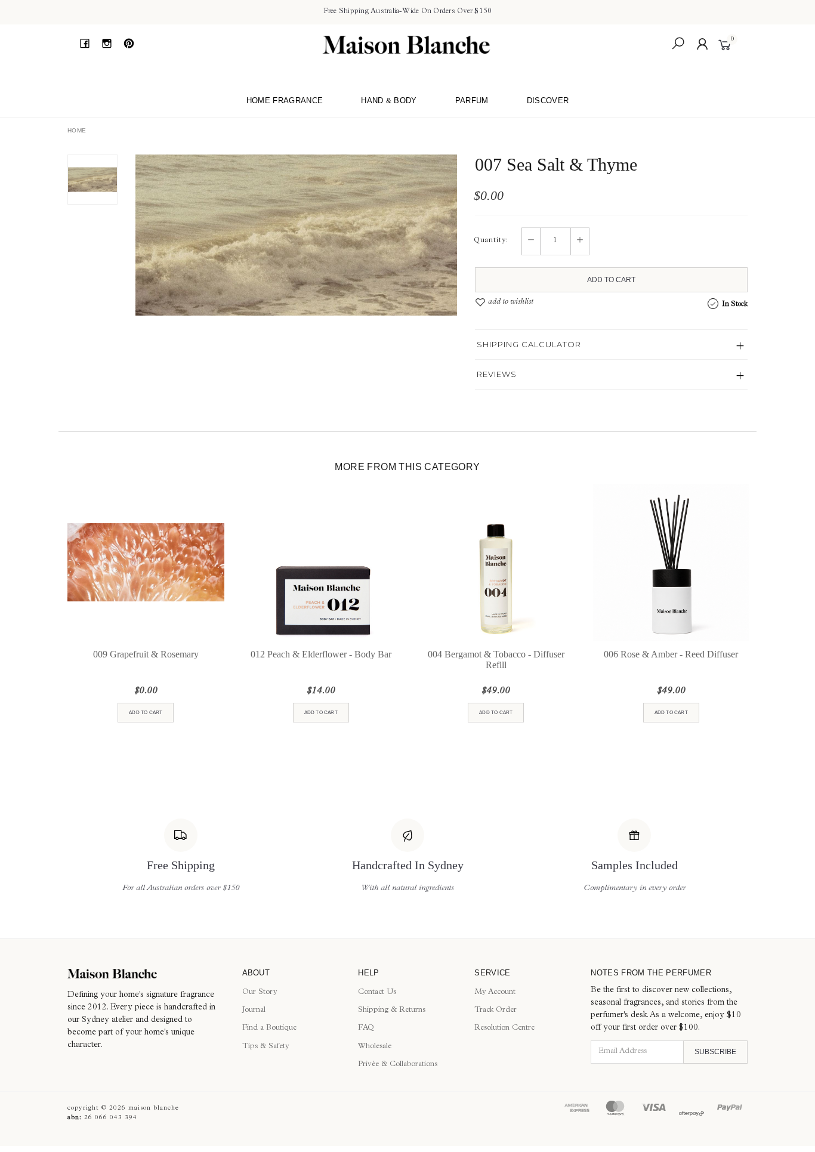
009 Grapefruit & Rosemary (146, 654)
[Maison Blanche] (406, 45)
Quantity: (491, 241)
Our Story (259, 992)
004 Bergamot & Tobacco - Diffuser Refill (496, 659)
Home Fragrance (284, 100)
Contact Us (377, 992)
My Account (494, 992)
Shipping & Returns (391, 1010)
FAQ (366, 1028)
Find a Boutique (269, 1028)
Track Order (495, 1010)
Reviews (497, 374)
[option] (296, 235)
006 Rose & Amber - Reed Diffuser (671, 654)
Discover (548, 100)
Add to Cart (611, 280)
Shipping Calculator (529, 344)
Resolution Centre (504, 1028)
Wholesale (374, 1047)
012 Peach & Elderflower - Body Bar (321, 654)
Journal (254, 1010)
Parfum (472, 100)
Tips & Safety (265, 1047)
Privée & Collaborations (397, 1064)
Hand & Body (389, 100)
